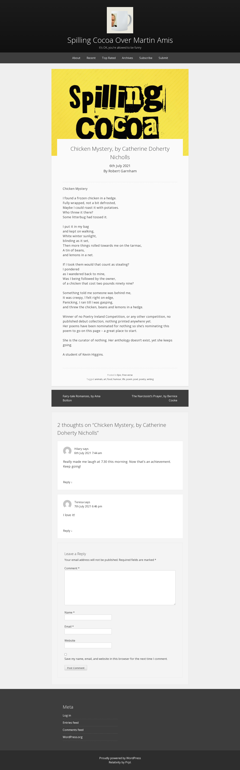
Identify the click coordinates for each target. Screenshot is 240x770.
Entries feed (71, 723)
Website (69, 640)
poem (129, 379)
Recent (91, 58)
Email (69, 626)
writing (150, 379)
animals (98, 379)
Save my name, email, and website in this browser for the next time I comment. (115, 659)
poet (135, 379)
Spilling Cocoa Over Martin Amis (120, 40)
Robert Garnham (122, 171)
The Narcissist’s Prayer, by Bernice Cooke (154, 398)
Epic (119, 375)
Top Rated (109, 58)
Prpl (128, 762)
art (104, 379)
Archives (127, 58)
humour (117, 379)
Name (69, 612)
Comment (72, 568)
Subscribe (145, 58)
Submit (163, 58)
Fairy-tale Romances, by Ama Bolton (81, 398)
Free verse (127, 375)
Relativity (115, 762)
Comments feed (73, 730)
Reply (66, 482)
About (76, 58)
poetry (142, 379)
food (109, 379)
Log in (67, 715)
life (123, 379)
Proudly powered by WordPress (120, 758)
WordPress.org (73, 737)
